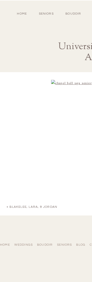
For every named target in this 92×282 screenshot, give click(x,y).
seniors (64, 244)
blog (80, 244)
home (22, 13)
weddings (23, 244)
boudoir (73, 13)
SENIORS (46, 13)
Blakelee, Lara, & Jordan (33, 207)
